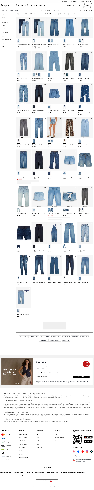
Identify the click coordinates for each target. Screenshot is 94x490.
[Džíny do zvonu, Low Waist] (69, 93)
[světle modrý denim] (79, 40)
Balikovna (8, 456)
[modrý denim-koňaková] (18, 173)
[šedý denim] (36, 75)
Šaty (70, 14)
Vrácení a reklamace (23, 441)
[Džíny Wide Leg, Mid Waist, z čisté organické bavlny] (69, 27)
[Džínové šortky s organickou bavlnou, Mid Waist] (69, 160)
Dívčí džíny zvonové (44, 340)
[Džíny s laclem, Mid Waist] (54, 233)
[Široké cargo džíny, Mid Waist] (69, 61)
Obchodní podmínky (19, 472)
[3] (25, 137)
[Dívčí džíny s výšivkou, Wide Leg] (54, 265)
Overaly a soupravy (38, 14)
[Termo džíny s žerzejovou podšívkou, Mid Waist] (85, 196)
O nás (56, 434)
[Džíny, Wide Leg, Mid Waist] (85, 127)
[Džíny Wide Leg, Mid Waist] (54, 27)
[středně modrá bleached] (33, 141)
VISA (7, 438)
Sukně (65, 14)
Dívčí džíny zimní (65, 340)
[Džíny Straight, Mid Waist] (85, 61)
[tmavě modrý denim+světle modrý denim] (18, 40)
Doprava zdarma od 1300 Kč (86, 1)
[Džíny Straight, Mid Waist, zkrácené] (85, 233)
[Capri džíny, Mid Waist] (23, 196)
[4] (56, 137)
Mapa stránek (30, 472)
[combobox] (72, 5)
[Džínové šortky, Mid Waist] (23, 233)
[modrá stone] (39, 75)
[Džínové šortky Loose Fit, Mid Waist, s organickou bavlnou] (39, 196)
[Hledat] (79, 5)
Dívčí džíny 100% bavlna (55, 340)
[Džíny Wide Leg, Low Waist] (23, 160)
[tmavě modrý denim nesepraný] (33, 173)
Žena (38, 434)
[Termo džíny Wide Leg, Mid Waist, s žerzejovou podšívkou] (39, 93)
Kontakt (21, 454)
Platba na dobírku (10, 453)
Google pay (8, 442)
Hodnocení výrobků (23, 457)
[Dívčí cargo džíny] (54, 61)
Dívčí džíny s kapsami (44, 336)
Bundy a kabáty (49, 14)
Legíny (55, 14)
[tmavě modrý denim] (79, 75)
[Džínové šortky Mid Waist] (54, 127)
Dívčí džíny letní (75, 336)
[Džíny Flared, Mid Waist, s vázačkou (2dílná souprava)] (23, 297)
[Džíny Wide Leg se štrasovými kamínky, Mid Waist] (23, 127)
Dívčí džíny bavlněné (23, 336)
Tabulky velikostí (23, 444)
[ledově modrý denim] (33, 75)
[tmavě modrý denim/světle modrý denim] (33, 40)
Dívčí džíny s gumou (84, 336)
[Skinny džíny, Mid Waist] (23, 61)
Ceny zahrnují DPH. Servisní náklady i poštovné (72, 472)
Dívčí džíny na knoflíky (56, 336)
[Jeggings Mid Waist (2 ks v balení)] (23, 27)
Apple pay (8, 445)
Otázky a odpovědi (23, 434)
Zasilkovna (8, 460)
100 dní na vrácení (74, 1)
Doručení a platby (23, 437)
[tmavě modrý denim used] (82, 40)
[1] (22, 137)
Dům (38, 444)
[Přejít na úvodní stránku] (8, 5)
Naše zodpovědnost (59, 437)
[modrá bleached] (79, 173)
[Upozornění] (58, 11)
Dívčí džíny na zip (66, 336)
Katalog (21, 451)
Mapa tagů (39, 447)
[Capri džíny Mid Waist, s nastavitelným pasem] (54, 196)
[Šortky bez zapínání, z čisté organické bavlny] (54, 93)
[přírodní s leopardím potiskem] (64, 141)
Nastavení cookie (39, 472)
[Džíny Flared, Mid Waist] (85, 27)
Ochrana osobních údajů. (63, 383)
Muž (38, 437)
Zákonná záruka (29, 475)
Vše (17, 14)
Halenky (22, 14)
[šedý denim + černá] (79, 210)
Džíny (31, 14)
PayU (7, 449)
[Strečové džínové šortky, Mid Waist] (85, 160)
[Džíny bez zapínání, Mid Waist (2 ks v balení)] (39, 27)
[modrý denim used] (51, 40)
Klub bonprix (22, 447)
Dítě (38, 441)
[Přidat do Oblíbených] (29, 18)
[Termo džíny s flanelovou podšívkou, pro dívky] (39, 265)
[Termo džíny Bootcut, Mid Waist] (54, 160)
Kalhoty (61, 14)
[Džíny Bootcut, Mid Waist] (39, 127)
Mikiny (26, 14)
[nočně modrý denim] (33, 246)
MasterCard (8, 435)
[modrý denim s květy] (18, 107)
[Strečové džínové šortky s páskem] (69, 196)
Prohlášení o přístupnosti (52, 472)
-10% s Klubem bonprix (63, 1)
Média (56, 441)
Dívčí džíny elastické (34, 336)
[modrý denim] (49, 40)
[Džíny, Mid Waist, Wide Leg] (39, 233)
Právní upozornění (4, 475)
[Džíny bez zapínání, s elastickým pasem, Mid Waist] (85, 93)
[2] (23, 137)
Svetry (74, 14)
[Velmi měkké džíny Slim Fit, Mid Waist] (23, 93)
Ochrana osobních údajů (6, 472)
